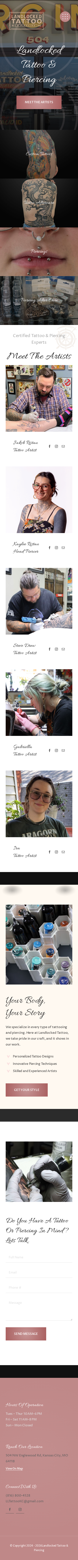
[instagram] (20, 1509)
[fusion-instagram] (56, 446)
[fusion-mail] (63, 446)
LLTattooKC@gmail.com (25, 1501)
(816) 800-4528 (18, 1495)
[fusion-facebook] (49, 446)
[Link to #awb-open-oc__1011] (65, 16)
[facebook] (10, 1509)
